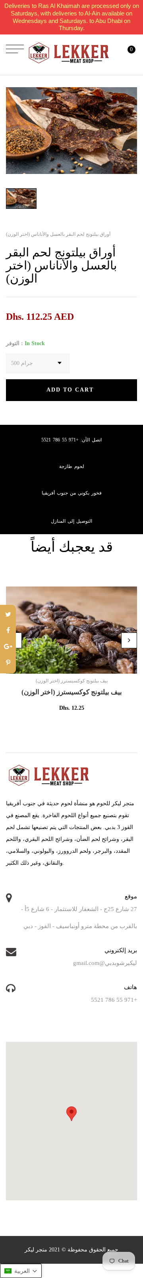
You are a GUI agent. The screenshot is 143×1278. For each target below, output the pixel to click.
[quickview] (83, 664)
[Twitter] (8, 615)
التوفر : (14, 343)
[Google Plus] (8, 647)
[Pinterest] (8, 663)
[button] (20, 1271)
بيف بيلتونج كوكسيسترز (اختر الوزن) (71, 692)
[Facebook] (8, 631)
